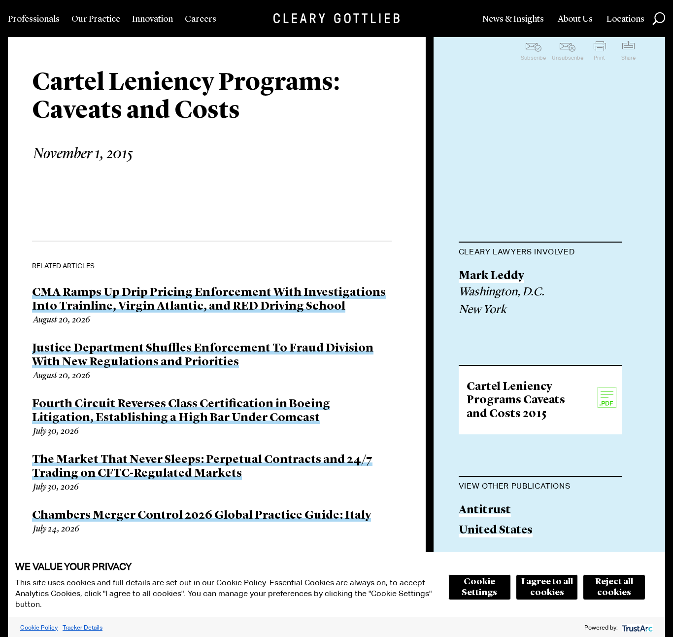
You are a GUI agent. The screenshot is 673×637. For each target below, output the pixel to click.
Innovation (152, 19)
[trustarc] (636, 627)
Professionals (34, 19)
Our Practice (95, 19)
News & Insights (513, 19)
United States (496, 530)
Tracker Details (82, 627)
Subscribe (533, 57)
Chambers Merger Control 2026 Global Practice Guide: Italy (201, 516)
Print (599, 57)
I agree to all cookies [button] (547, 587)
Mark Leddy (491, 276)
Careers (200, 19)
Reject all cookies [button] (614, 587)
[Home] (336, 18)
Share (628, 57)
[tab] (540, 253)
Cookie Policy (39, 627)
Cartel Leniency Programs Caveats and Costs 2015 (516, 401)
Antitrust (485, 510)
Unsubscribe (567, 57)
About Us (575, 19)
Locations (625, 19)
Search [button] (658, 18)
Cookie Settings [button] (479, 587)
